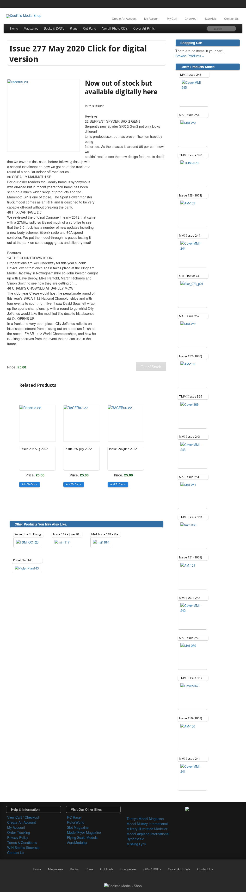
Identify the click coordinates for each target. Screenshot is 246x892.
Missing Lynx (136, 843)
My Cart (172, 18)
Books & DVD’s (54, 28)
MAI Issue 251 (189, 477)
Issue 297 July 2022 (78, 449)
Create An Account (124, 18)
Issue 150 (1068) (190, 718)
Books (74, 869)
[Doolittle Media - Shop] (123, 885)
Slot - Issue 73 (189, 276)
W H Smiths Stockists (23, 847)
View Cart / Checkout (23, 817)
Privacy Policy (17, 837)
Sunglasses (128, 869)
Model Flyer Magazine (84, 832)
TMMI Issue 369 (190, 396)
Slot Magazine (78, 827)
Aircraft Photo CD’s (115, 28)
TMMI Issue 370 (190, 155)
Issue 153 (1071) (190, 195)
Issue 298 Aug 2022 (34, 449)
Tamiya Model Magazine (145, 818)
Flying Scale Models (82, 837)
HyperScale (135, 838)
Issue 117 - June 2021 (67, 534)
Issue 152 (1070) (190, 356)
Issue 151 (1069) (190, 557)
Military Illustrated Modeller (147, 828)
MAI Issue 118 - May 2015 (109, 534)
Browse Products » (189, 55)
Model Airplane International (148, 833)
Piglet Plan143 (22, 560)
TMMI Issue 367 (190, 678)
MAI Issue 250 (189, 638)
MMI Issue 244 (189, 235)
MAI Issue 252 (189, 316)
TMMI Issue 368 (190, 517)
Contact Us (231, 18)
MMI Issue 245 (190, 74)
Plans (73, 28)
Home (14, 28)
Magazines (31, 28)
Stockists (210, 18)
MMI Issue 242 (189, 598)
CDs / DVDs (152, 869)
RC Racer (74, 817)
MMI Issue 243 (189, 436)
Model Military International (147, 823)
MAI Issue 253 (189, 115)
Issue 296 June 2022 (123, 449)
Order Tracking (18, 832)
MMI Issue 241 (189, 758)
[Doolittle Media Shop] (24, 16)
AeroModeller (77, 842)
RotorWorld (75, 822)
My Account (151, 18)
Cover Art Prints (144, 28)
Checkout (191, 18)
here (150, 92)
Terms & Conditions (22, 842)
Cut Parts (89, 28)
